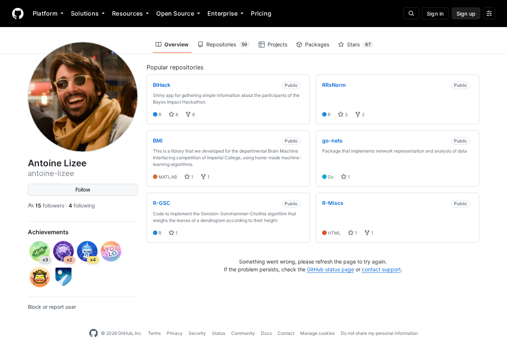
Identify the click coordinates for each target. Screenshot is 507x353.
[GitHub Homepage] (93, 333)
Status (218, 333)
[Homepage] (18, 13)
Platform (45, 13)
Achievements (48, 232)
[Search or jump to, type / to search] (411, 13)
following (82, 205)
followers (50, 205)
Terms (154, 333)
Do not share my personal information (379, 333)
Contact (286, 333)
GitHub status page (330, 269)
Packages (317, 44)
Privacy (175, 333)
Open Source (175, 13)
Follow (83, 189)
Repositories (226, 44)
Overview (176, 44)
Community (243, 333)
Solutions (85, 13)
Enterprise (222, 13)
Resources (127, 13)
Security (197, 333)
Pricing (261, 13)
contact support (381, 269)
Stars (359, 44)
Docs (266, 333)
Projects (277, 44)
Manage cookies (317, 333)
